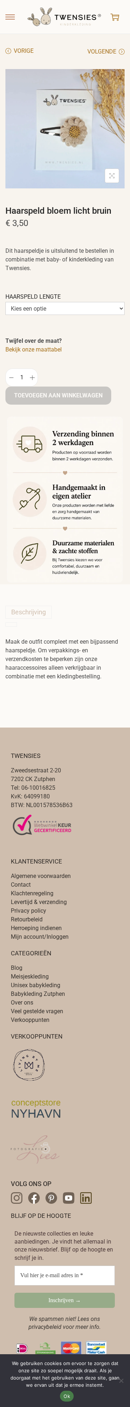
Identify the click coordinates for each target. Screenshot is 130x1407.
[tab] (65, 612)
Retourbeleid (27, 919)
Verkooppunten (30, 1019)
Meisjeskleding (30, 976)
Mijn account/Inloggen (40, 936)
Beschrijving (28, 612)
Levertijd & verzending (39, 902)
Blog (16, 967)
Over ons (22, 1002)
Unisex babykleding (35, 985)
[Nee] (121, 1380)
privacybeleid (45, 1326)
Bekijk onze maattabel (33, 349)
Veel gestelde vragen (37, 1011)
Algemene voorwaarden (41, 876)
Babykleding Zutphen (38, 993)
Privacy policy (28, 910)
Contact (21, 884)
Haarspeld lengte (33, 296)
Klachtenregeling (32, 893)
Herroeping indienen (36, 928)
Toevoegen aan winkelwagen (58, 395)
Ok (67, 1396)
